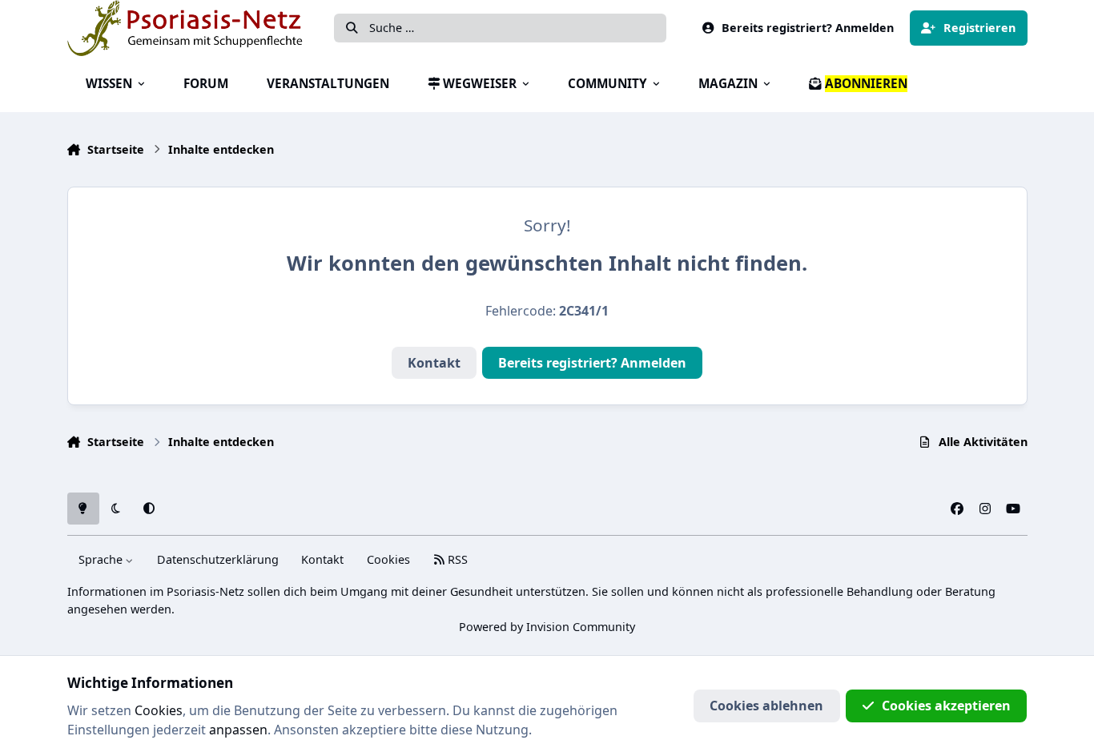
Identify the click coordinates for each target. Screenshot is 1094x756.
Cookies (388, 559)
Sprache (102, 559)
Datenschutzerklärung (218, 559)
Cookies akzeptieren (946, 705)
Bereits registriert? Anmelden (592, 363)
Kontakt (434, 363)
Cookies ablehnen (766, 705)
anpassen (238, 729)
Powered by (547, 626)
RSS (456, 559)
